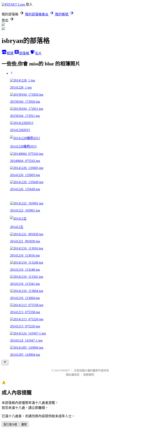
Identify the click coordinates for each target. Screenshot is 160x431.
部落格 (24, 53)
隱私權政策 (72, 374)
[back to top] (5, 362)
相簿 (10, 53)
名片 (38, 53)
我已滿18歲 (10, 424)
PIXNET (65, 370)
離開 (24, 424)
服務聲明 (88, 374)
